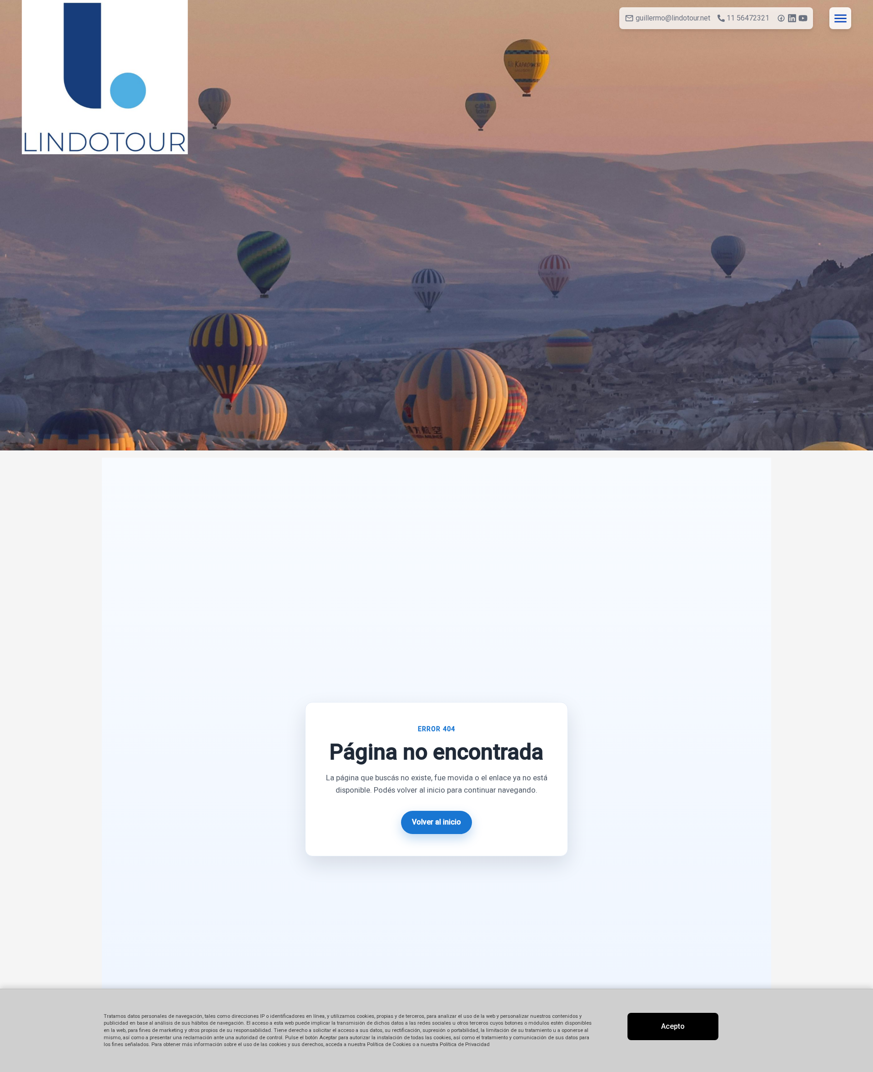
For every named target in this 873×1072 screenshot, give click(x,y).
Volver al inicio (436, 822)
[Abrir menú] (840, 18)
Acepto (673, 1026)
